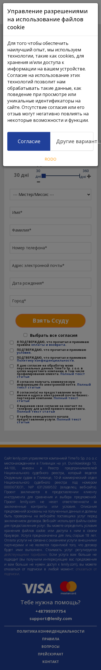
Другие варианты (74, 141)
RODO (50, 159)
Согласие (29, 141)
